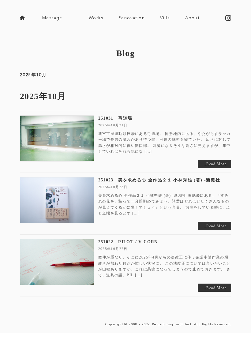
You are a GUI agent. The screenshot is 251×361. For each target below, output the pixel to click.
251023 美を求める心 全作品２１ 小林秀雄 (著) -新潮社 (159, 180)
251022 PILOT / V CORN (128, 242)
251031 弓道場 (115, 118)
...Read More (214, 164)
